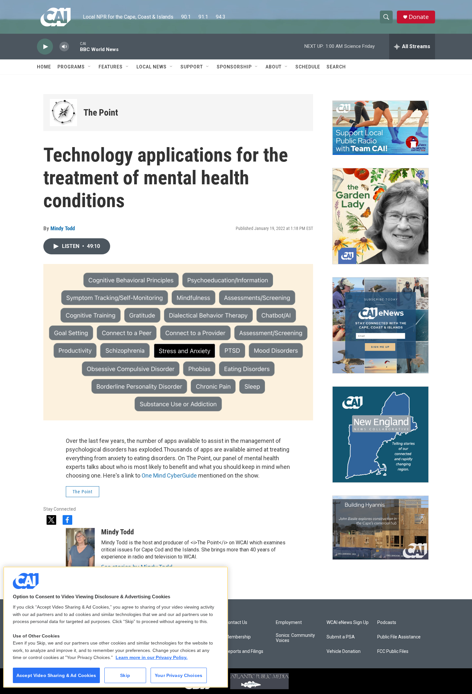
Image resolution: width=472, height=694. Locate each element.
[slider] (74, 46)
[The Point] (63, 112)
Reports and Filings (244, 651)
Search (336, 66)
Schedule (307, 66)
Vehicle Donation (344, 651)
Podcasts (386, 622)
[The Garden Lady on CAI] (380, 216)
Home (44, 66)
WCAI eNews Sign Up (348, 622)
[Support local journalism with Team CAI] (380, 128)
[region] (115, 627)
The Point (100, 112)
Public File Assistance (399, 637)
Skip (125, 675)
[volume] (64, 47)
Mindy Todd (62, 228)
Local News (151, 66)
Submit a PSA (341, 637)
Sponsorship (234, 66)
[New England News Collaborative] (380, 434)
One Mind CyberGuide (169, 475)
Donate (419, 16)
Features (111, 66)
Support (191, 66)
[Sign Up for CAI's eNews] (380, 325)
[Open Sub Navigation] (89, 66)
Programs (71, 66)
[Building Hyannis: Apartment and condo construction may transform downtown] (380, 528)
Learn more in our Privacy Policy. (152, 657)
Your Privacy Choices (178, 675)
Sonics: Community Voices (295, 638)
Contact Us (236, 622)
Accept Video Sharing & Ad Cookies (56, 675)
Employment (289, 622)
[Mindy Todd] (80, 547)
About (274, 66)
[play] (45, 46)
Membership (238, 637)
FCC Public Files (392, 651)
